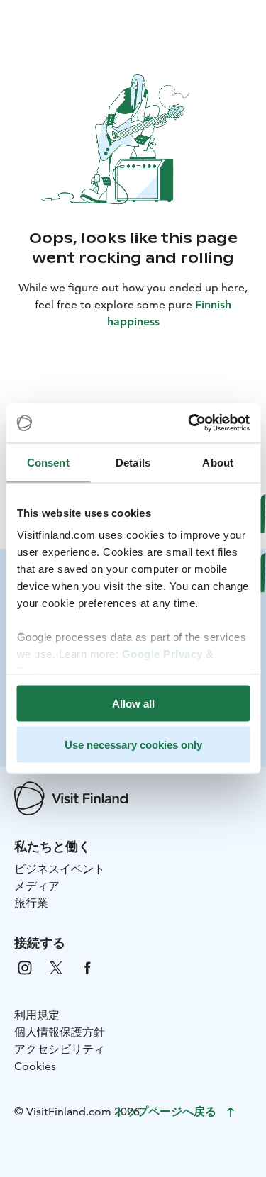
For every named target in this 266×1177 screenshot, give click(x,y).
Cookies (35, 1066)
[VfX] (56, 966)
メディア (37, 886)
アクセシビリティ (59, 1049)
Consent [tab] (48, 462)
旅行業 (31, 903)
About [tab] (217, 462)
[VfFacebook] (87, 966)
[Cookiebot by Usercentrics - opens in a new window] (189, 423)
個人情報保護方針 (59, 1032)
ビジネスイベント (59, 869)
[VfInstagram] (24, 966)
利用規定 (37, 1015)
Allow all (133, 703)
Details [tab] (133, 462)
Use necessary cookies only (133, 745)
